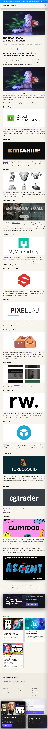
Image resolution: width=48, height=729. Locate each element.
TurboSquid (40, 476)
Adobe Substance (7, 291)
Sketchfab (5, 444)
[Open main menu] (45, 5)
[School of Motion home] (9, 6)
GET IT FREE (43, 1)
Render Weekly (6, 413)
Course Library (6, 688)
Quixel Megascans (34, 129)
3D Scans (5, 192)
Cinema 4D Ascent (23, 552)
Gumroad (5, 539)
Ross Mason (33, 545)
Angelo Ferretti (24, 545)
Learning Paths (6, 690)
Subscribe (34, 712)
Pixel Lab (11, 322)
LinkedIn (35, 693)
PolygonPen (18, 545)
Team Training (6, 692)
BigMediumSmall (16, 223)
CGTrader (5, 508)
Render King (17, 385)
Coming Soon (20, 690)
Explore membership (31, 604)
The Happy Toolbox (31, 352)
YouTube (35, 695)
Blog (18, 688)
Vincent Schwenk (10, 545)
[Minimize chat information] (45, 717)
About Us (19, 692)
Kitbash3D (5, 162)
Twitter (35, 690)
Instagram (36, 692)
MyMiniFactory (6, 257)
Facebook (36, 688)
